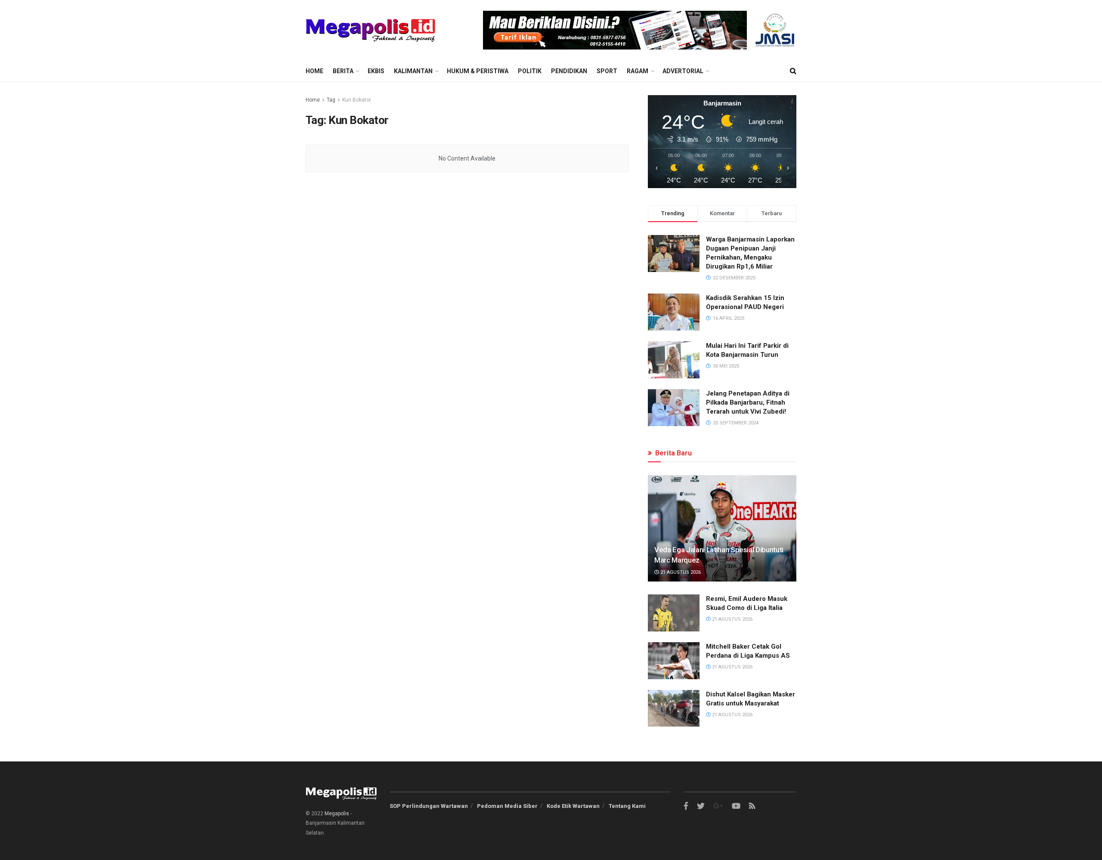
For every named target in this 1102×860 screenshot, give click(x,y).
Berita (343, 71)
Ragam (637, 71)
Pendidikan (569, 71)
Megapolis (337, 814)
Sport (607, 71)
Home (314, 71)
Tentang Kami (627, 806)
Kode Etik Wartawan (573, 806)
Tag (331, 100)
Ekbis (376, 71)
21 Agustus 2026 (680, 572)
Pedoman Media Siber (507, 806)
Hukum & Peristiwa (477, 71)
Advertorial (682, 71)
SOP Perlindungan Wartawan (429, 806)
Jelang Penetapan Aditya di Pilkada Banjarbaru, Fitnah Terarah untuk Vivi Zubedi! (747, 402)
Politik (530, 71)
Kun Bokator (356, 100)
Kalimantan (413, 71)
